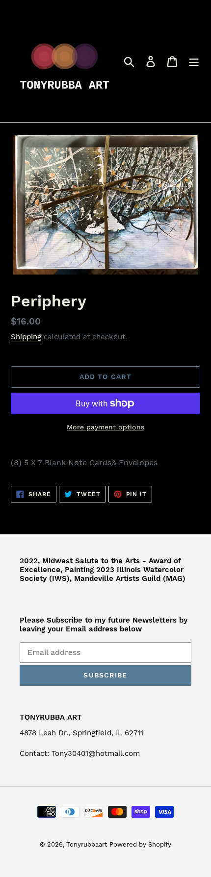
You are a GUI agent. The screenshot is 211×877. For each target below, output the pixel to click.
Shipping (26, 336)
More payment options (105, 427)
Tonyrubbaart (86, 844)
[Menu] (194, 61)
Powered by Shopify (140, 844)
